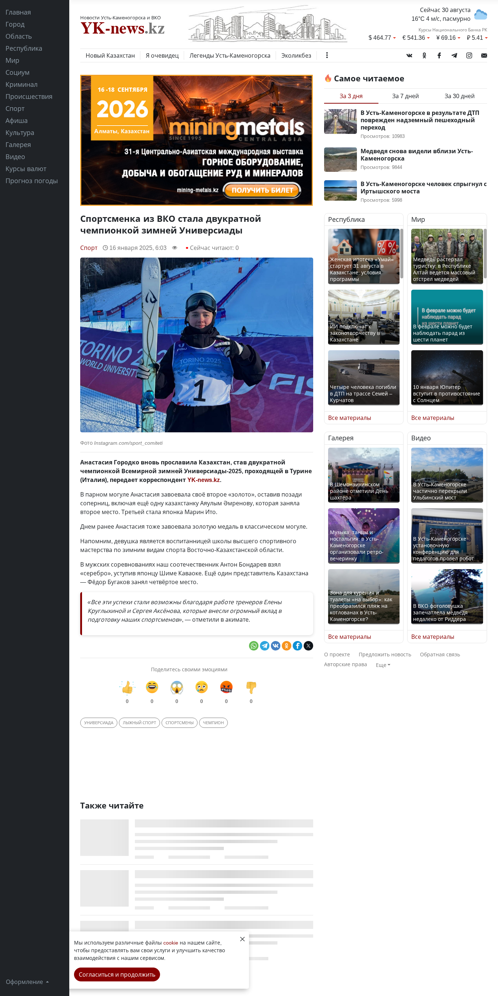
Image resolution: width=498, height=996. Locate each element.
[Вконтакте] (409, 54)
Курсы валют (25, 168)
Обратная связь (440, 654)
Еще (381, 664)
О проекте (337, 654)
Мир (12, 60)
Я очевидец (162, 55)
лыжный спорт (139, 722)
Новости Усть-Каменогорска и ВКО (120, 17)
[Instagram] (469, 54)
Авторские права (345, 664)
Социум (17, 72)
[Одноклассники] (424, 54)
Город (14, 24)
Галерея (18, 144)
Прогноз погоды (31, 180)
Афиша (16, 120)
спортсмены (180, 722)
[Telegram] (454, 54)
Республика (23, 48)
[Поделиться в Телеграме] (264, 646)
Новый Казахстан (110, 55)
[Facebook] (439, 54)
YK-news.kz (203, 480)
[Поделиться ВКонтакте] (275, 646)
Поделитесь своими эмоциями (189, 669)
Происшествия (28, 96)
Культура (19, 132)
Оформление (25, 982)
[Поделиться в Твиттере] (308, 646)
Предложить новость (385, 654)
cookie (170, 942)
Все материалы (349, 418)
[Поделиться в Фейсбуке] (297, 646)
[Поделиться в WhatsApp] (253, 646)
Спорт (14, 108)
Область (18, 36)
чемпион (213, 722)
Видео (15, 156)
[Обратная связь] (484, 54)
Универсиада (98, 722)
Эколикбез (296, 55)
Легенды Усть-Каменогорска (230, 55)
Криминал (21, 84)
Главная (18, 12)
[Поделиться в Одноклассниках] (286, 646)
